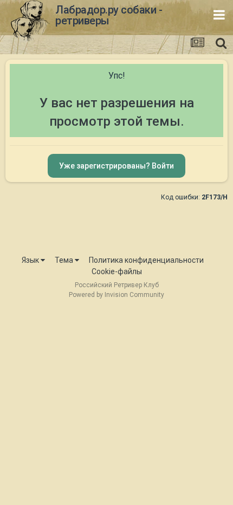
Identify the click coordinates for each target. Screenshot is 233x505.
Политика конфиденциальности (146, 260)
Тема (65, 260)
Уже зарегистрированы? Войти (116, 165)
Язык (31, 260)
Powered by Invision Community (116, 295)
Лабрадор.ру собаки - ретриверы (108, 15)
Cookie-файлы (117, 271)
